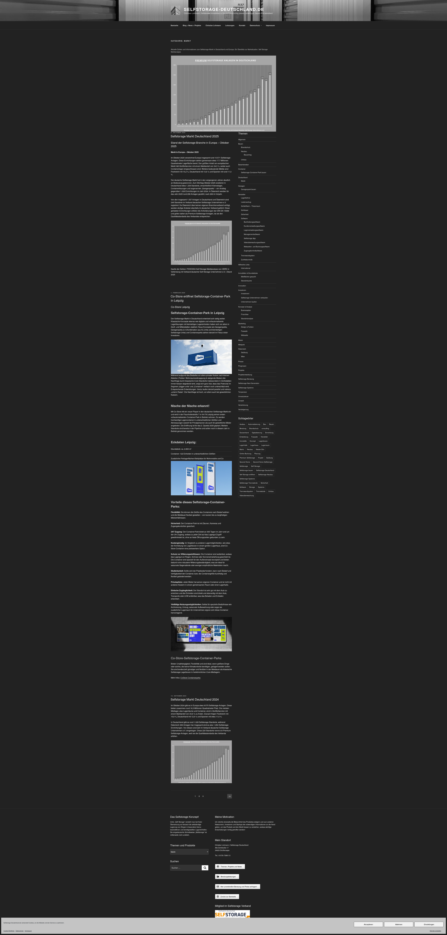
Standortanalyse (247, 318)
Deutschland (242, 177)
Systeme (261, 487)
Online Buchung (245, 453)
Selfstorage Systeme (246, 387)
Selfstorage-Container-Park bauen (253, 172)
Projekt (260, 458)
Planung (257, 453)
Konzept (253, 441)
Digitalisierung (257, 432)
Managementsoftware (252, 234)
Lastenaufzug (246, 202)
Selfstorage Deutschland (265, 470)
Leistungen (229, 25)
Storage (252, 487)
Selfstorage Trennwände (249, 483)
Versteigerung (243, 409)
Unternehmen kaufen (249, 302)
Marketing (242, 323)
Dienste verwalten (435, 931)
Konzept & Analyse (245, 307)
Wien (243, 356)
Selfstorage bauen (246, 470)
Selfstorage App (250, 238)
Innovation (242, 286)
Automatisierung (254, 424)
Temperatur (242, 392)
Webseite (244, 335)
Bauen (240, 144)
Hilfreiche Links (243, 264)
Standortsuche (246, 280)
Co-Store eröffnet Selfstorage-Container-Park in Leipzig (200, 298)
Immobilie (243, 441)
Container (242, 169)
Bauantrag (248, 155)
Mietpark (241, 344)
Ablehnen (398, 924)
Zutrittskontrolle (246, 259)
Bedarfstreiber (243, 164)
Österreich (242, 349)
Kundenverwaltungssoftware (254, 226)
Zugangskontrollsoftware (253, 250)
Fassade (244, 331)
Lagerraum (265, 445)
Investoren (242, 290)
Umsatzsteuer (243, 396)
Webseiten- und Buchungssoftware (257, 246)
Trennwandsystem (248, 255)
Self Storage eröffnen (247, 474)
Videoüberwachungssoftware (254, 242)
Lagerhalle (243, 445)
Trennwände (260, 491)
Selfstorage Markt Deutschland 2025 (195, 136)
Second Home (245, 462)
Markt (243, 181)
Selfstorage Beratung (246, 379)
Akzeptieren (368, 924)
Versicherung (243, 405)
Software (244, 218)
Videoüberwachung (247, 495)
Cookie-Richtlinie (8, 931)
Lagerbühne (245, 198)
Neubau (244, 151)
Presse (240, 361)
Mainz (242, 449)
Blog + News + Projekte (192, 25)
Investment (245, 293)
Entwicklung (244, 437)
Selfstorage (244, 466)
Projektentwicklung (245, 374)
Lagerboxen (263, 441)
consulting (265, 428)
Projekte (241, 370)
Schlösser (244, 210)
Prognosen (242, 366)
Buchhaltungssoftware (252, 222)
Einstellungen (429, 924)
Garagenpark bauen (248, 189)
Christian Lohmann (213, 25)
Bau (264, 424)
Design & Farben (247, 327)
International (245, 268)
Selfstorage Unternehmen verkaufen (254, 297)
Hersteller (241, 194)
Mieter (240, 340)
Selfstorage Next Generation (248, 383)
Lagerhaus (254, 445)
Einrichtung (269, 432)
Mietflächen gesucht (248, 276)
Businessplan (246, 310)
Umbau (243, 159)
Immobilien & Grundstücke (248, 273)
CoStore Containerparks (190, 677)
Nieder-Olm (260, 449)
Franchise (244, 314)
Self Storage (255, 466)
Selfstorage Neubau (265, 474)
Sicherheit (244, 214)
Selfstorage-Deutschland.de (224, 9)
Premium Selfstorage (247, 458)
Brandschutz (245, 147)
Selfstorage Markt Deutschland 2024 (195, 699)
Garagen (241, 186)
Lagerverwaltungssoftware (253, 230)
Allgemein (242, 139)
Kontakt (242, 25)
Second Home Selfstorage (262, 462)
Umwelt (241, 401)
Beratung (243, 428)
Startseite (174, 25)
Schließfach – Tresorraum (250, 206)
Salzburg (244, 352)
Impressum (28, 931)
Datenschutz (20, 931)
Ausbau (242, 424)
